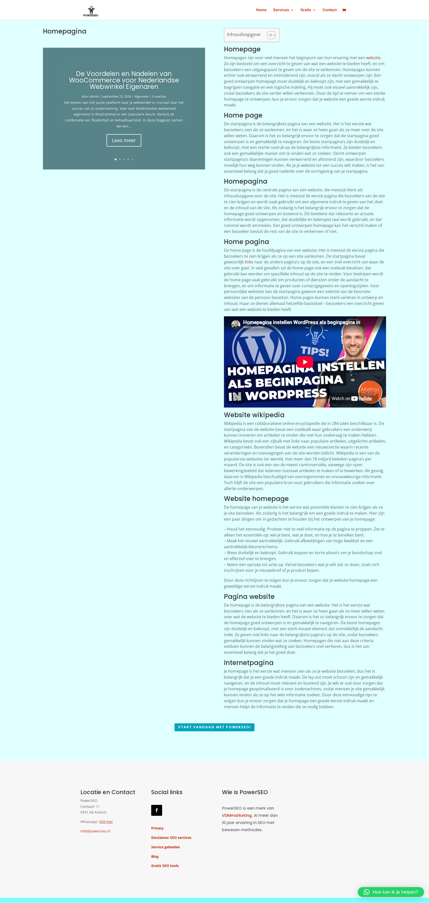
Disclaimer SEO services (171, 837)
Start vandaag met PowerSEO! (214, 727)
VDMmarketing (237, 815)
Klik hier (106, 821)
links (249, 262)
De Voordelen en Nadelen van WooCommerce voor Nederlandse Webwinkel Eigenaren (124, 80)
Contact (329, 10)
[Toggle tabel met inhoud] (268, 35)
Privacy (157, 828)
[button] (391, 892)
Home (261, 10)
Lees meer (124, 140)
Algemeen (141, 96)
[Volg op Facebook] (156, 810)
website (373, 57)
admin (94, 96)
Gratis (305, 10)
